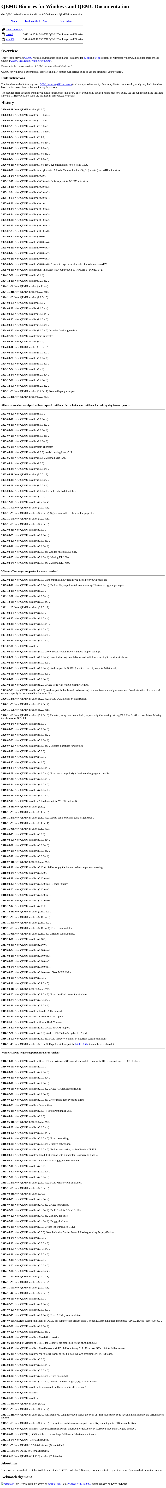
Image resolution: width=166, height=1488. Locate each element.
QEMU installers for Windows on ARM (30, 60)
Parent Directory (14, 29)
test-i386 (10, 39)
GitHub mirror (64, 84)
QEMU (28, 57)
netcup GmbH (55, 1483)
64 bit (97, 57)
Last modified (32, 21)
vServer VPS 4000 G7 (79, 1483)
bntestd (9, 34)
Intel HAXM (82, 1044)
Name (14, 21)
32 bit (86, 57)
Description (65, 21)
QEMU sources (48, 84)
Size (45, 21)
